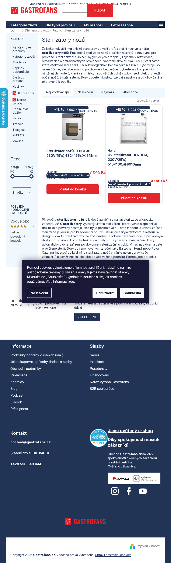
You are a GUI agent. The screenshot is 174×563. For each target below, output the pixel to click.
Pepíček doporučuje (21, 69)
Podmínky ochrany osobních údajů (36, 355)
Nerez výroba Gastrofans (109, 382)
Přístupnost (19, 409)
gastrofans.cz (115, 491)
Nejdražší (108, 92)
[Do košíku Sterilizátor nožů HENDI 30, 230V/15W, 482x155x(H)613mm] (72, 189)
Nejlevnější (85, 92)
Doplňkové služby (20, 110)
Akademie (20, 62)
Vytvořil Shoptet (149, 546)
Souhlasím (132, 293)
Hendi (17, 118)
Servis (94, 355)
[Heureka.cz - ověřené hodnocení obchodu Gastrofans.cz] (99, 438)
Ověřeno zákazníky (121, 466)
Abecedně (130, 92)
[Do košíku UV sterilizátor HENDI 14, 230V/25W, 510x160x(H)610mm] (134, 198)
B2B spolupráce (102, 388)
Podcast (16, 395)
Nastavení (39, 293)
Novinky (18, 86)
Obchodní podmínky (25, 368)
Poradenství (99, 368)
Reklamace (18, 375)
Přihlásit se (87, 317)
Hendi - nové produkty (22, 49)
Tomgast (19, 129)
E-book (16, 402)
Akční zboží (25, 93)
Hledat (100, 10)
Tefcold (18, 124)
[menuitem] (23, 25)
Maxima (18, 141)
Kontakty (17, 382)
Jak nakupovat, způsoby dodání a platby (41, 362)
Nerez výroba (19, 101)
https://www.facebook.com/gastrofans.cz (129, 491)
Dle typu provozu (18, 79)
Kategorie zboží (24, 56)
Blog (13, 388)
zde (71, 281)
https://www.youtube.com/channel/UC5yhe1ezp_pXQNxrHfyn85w (143, 491)
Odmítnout (105, 293)
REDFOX (18, 135)
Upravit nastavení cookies (113, 555)
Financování (99, 375)
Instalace (97, 362)
